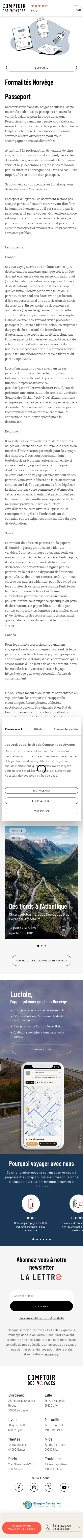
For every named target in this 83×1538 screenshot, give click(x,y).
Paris (12, 1458)
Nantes (14, 1438)
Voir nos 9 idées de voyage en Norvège (41, 960)
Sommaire (42, 67)
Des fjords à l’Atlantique (40, 911)
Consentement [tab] (13, 729)
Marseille (52, 1419)
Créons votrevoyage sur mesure (21, 1528)
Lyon (12, 1419)
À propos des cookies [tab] (66, 729)
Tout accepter (41, 790)
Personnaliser (40, 800)
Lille (48, 1394)
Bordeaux (16, 1394)
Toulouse (53, 1458)
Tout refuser (41, 811)
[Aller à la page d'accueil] (15, 8)
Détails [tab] (38, 729)
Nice (49, 1438)
